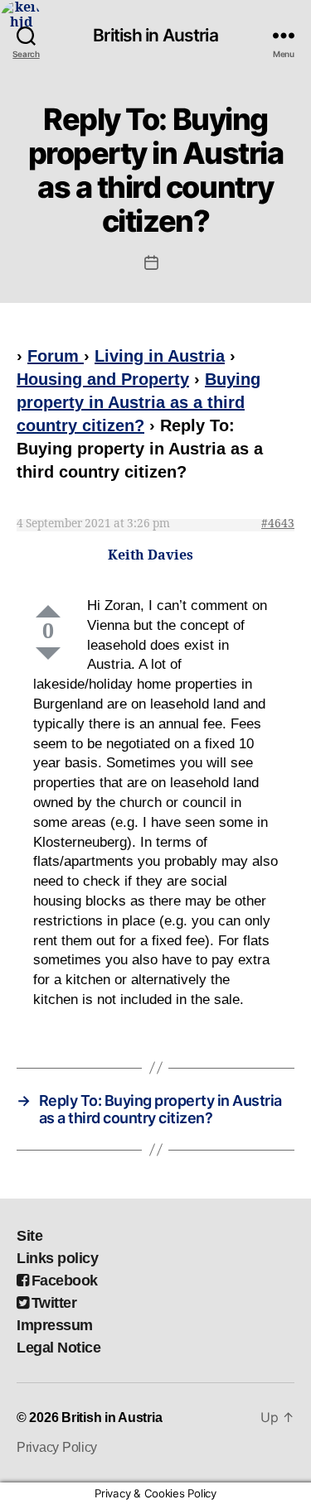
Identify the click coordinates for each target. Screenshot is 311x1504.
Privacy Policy (57, 1447)
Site (29, 1236)
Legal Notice (58, 1347)
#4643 (277, 524)
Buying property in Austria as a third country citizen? (138, 402)
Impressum (55, 1325)
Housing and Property (103, 379)
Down (48, 653)
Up (48, 611)
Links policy (57, 1258)
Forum (55, 356)
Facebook (65, 1280)
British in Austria (155, 35)
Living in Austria (160, 356)
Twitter (54, 1303)
